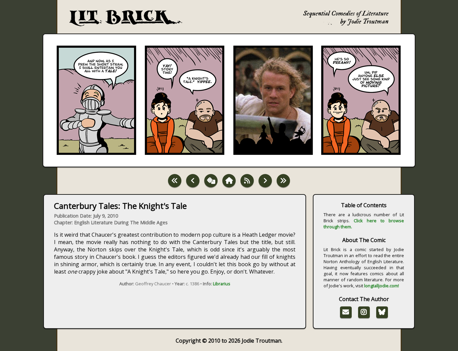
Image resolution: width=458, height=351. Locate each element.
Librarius (221, 284)
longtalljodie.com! (381, 286)
